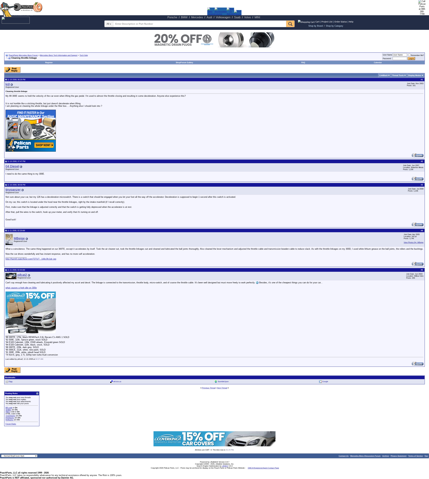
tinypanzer (13, 189)
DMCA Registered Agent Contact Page (263, 468)
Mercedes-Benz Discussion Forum (365, 456)
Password (387, 58)
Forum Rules (11, 424)
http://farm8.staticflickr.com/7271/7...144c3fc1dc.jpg (31, 259)
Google (325, 381)
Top (426, 456)
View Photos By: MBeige (413, 242)
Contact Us (344, 456)
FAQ (303, 62)
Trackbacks (10, 416)
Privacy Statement (399, 456)
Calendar (378, 62)
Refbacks (9, 420)
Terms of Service (415, 456)
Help (351, 21)
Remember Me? (417, 55)
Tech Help (84, 55)
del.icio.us (117, 381)
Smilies (8, 410)
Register (49, 62)
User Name (387, 55)
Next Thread (222, 388)
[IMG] (8, 412)
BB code (9, 408)
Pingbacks (10, 418)
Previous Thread (209, 388)
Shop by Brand (315, 26)
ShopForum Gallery (184, 62)
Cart (317, 21)
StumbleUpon (223, 381)
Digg (10, 381)
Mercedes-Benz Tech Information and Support (58, 55)
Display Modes (414, 75)
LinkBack (383, 75)
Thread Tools (398, 75)
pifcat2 (22, 275)
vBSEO (225, 466)
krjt (8, 84)
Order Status (340, 21)
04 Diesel (12, 166)
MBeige (19, 238)
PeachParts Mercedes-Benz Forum (23, 55)
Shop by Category (334, 26)
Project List (326, 21)
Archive (385, 456)
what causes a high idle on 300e (21, 287)
